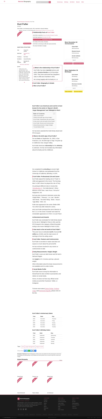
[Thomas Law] (39, 368)
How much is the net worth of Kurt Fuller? (44, 121)
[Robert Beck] (54, 368)
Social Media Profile (39, 127)
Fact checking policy (75, 404)
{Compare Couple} (53, 35)
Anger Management (30, 346)
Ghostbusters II (37, 188)
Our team (73, 401)
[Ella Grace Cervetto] (68, 85)
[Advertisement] (51, 12)
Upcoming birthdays (61, 404)
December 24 (45, 37)
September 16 (26, 53)
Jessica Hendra (46, 35)
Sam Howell (75, 74)
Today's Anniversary (68, 63)
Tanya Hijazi (75, 46)
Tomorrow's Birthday (78, 91)
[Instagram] (23, 409)
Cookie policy (74, 408)
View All (74, 60)
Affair (82, 2)
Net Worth (72, 2)
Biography (28, 21)
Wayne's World (39, 346)
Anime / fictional (61, 409)
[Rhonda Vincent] (68, 52)
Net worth (45, 401)
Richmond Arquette (45, 291)
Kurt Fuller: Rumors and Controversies (44, 123)
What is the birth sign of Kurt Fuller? (43, 117)
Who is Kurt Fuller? (39, 115)
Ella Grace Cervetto (77, 84)
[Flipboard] (26, 409)
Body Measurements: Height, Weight (43, 125)
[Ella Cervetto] (68, 80)
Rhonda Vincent (76, 51)
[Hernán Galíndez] (68, 57)
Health (59, 408)
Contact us (74, 406)
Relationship (46, 408)
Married (24, 1)
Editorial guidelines (75, 403)
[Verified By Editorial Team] (30, 24)
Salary (59, 406)
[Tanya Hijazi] (68, 47)
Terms (92, 417)
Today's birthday (61, 403)
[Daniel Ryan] (24, 368)
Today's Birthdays (68, 91)
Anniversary (60, 2)
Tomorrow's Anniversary (78, 63)
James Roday (49, 288)
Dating (45, 404)
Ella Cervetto (75, 79)
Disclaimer (98, 417)
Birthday (66, 2)
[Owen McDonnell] (24, 385)
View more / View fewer (24, 64)
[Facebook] (18, 409)
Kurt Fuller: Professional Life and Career (44, 119)
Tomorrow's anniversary (62, 401)
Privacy (88, 417)
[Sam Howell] (68, 76)
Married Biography (21, 21)
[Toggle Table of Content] (53, 114)
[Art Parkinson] (54, 385)
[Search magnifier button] (50, 2)
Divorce (45, 406)
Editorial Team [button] (38, 30)
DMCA (95, 417)
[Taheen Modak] (39, 385)
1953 (25, 54)
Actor (23, 346)
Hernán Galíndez (76, 55)
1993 (49, 37)
